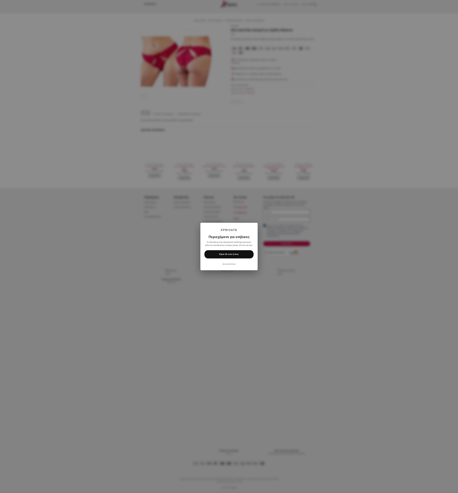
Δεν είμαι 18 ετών (229, 264)
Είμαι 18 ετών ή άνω (229, 254)
